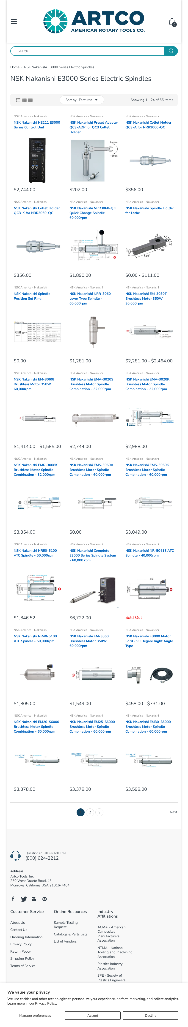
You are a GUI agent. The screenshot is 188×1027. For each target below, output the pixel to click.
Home (14, 67)
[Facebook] (12, 899)
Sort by (71, 100)
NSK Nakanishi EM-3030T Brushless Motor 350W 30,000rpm (146, 298)
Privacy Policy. (46, 1003)
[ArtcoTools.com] (94, 21)
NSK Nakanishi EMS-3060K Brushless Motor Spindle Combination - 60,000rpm (147, 470)
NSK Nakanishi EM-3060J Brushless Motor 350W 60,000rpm (34, 384)
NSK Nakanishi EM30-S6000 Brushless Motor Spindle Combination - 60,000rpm (148, 727)
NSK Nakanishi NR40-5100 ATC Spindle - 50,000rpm (35, 638)
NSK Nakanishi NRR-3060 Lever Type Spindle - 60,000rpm (90, 298)
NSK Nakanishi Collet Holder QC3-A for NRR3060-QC (148, 125)
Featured (85, 100)
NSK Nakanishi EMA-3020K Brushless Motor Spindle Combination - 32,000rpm (147, 384)
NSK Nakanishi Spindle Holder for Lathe (149, 210)
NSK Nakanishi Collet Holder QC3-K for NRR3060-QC (37, 210)
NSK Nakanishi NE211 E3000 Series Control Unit (37, 125)
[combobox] (94, 51)
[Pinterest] (44, 899)
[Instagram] (33, 899)
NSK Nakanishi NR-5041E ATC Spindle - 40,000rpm (149, 553)
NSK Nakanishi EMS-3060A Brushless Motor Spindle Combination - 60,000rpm (91, 470)
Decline (150, 1015)
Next (173, 812)
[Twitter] (23, 899)
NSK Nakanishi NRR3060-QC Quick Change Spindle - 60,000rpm (92, 213)
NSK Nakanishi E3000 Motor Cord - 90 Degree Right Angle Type (149, 641)
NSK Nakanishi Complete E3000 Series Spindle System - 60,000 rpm (92, 555)
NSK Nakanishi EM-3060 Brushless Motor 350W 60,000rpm (89, 641)
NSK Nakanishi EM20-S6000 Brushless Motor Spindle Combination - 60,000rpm (36, 727)
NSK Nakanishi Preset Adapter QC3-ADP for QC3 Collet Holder (93, 127)
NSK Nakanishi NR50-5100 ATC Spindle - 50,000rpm (35, 553)
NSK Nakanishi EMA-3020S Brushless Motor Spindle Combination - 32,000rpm (91, 384)
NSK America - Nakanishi (30, 116)
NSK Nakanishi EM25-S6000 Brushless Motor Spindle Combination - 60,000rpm (92, 727)
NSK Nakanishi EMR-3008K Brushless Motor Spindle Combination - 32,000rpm (36, 470)
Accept (92, 1015)
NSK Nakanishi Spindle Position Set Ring (32, 296)
